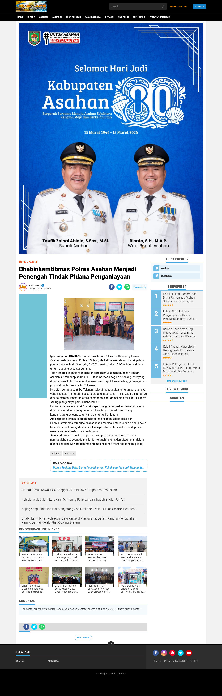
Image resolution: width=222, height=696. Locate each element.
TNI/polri (123, 17)
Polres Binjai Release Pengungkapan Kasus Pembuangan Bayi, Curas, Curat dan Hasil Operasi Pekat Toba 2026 (181, 315)
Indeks (31, 17)
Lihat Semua (83, 637)
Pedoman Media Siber (176, 661)
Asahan (43, 17)
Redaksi (109, 17)
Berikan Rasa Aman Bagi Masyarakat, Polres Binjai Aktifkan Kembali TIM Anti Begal (179, 332)
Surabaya (166, 276)
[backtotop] (111, 644)
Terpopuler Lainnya (177, 381)
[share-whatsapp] (127, 287)
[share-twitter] (119, 287)
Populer (199, 6)
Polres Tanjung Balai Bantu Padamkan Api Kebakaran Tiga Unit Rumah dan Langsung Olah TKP (99, 467)
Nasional (57, 17)
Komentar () (140, 287)
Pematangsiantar (160, 17)
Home (20, 17)
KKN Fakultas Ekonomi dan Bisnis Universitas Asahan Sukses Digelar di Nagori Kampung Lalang (180, 297)
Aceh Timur (139, 17)
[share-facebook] (112, 287)
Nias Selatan (73, 17)
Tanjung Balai (93, 17)
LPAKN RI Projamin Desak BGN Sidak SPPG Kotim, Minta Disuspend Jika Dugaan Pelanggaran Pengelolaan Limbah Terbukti (181, 368)
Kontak (194, 661)
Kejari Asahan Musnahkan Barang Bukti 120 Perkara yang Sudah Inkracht (179, 350)
